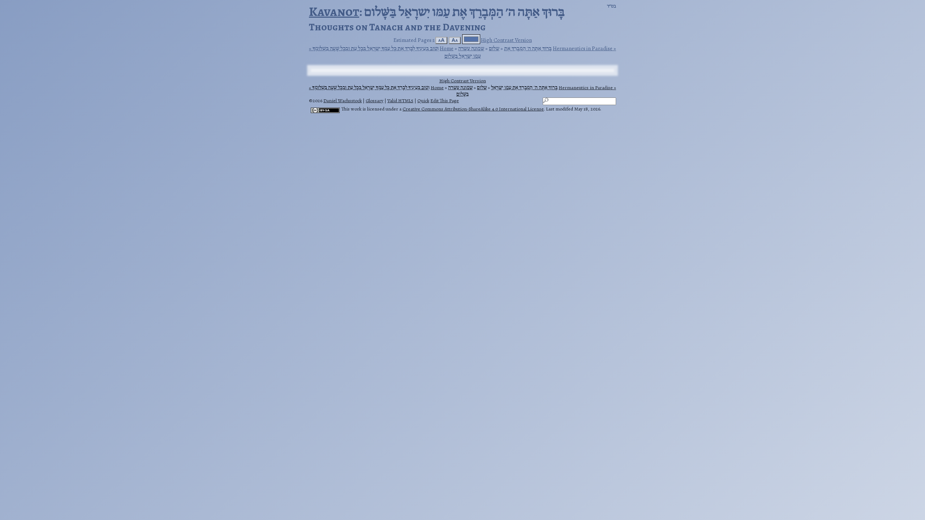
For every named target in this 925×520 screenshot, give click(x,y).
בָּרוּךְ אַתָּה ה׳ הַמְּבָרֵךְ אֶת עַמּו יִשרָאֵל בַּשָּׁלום (507, 91)
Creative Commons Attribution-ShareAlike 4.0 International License (473, 108)
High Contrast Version (506, 40)
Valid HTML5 (400, 100)
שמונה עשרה (471, 48)
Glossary (374, 100)
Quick (423, 100)
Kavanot (334, 11)
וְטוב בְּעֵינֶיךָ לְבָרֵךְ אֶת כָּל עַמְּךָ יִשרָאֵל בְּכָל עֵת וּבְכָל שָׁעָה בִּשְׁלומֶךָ (376, 48)
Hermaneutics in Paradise (582, 48)
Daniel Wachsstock (342, 100)
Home (446, 48)
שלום (494, 48)
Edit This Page (444, 100)
